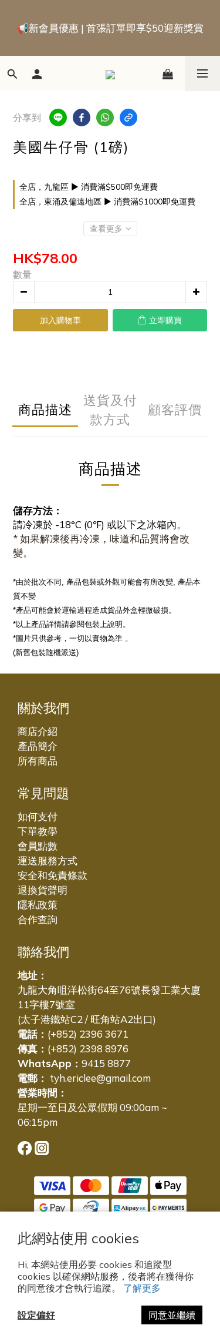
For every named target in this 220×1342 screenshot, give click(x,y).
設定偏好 (36, 1315)
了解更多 (142, 1288)
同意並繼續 (171, 1315)
